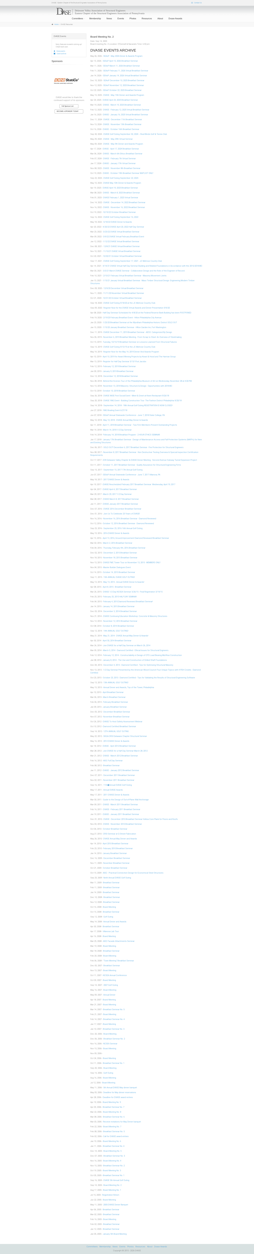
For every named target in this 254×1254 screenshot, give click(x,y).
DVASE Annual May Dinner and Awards (120, 838)
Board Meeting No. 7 (112, 1126)
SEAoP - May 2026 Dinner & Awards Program (122, 56)
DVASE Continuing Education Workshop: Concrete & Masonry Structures (135, 616)
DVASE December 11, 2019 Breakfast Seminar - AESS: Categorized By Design (137, 332)
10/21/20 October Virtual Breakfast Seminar (122, 298)
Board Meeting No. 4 (112, 1161)
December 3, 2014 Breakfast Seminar (120, 611)
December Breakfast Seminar (116, 712)
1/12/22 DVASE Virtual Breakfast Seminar (121, 241)
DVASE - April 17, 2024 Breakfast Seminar (121, 149)
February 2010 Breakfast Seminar (118, 848)
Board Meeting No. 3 (112, 1170)
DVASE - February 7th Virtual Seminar (119, 158)
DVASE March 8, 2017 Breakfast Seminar (121, 499)
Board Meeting (109, 907)
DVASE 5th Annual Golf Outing (116, 1180)
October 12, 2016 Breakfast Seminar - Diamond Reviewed (128, 523)
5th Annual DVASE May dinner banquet (120, 1087)
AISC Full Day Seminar (113, 760)
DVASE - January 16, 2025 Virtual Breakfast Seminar (125, 114)
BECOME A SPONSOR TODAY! (67, 111)
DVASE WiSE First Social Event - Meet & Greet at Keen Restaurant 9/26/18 (136, 395)
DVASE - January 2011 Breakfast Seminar (121, 814)
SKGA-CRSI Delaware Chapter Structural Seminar (125, 736)
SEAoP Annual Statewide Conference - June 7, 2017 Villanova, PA (131, 474)
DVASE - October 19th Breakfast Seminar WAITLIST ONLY (128, 173)
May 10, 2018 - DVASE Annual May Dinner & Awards (125, 420)
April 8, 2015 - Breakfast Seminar (117, 587)
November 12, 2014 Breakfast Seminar (120, 621)
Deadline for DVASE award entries (118, 1097)
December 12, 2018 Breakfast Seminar (120, 376)
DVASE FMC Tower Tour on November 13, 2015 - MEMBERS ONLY (131, 562)
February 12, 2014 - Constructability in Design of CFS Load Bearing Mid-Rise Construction (142, 655)
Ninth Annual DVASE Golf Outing (117, 878)
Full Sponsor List (68, 106)
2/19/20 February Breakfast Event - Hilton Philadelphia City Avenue (132, 317)
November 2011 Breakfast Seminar (118, 780)
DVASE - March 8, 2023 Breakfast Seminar (121, 193)
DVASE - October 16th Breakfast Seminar (121, 129)
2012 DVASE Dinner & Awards (116, 741)
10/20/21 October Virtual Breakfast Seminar (122, 256)
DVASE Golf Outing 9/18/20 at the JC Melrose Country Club (129, 303)
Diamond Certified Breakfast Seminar (119, 726)
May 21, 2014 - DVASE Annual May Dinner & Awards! (125, 636)
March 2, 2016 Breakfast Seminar (117, 543)
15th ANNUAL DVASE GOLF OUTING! (119, 577)
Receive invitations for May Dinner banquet (122, 1122)
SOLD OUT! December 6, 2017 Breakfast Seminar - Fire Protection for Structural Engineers (143, 447)
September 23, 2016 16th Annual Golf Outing (122, 528)
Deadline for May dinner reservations (119, 1092)
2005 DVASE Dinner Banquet (115, 1204)
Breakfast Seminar (111, 765)
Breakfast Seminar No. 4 (114, 1019)
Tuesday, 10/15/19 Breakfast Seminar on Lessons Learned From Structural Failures (140, 342)
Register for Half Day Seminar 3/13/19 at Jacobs (124, 361)
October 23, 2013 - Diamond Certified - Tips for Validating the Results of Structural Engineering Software (149, 677)
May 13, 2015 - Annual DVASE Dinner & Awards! (123, 582)
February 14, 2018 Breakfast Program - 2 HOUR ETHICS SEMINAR (131, 435)
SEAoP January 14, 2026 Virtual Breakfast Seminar (125, 75)
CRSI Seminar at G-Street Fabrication (119, 834)
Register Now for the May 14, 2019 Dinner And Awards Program (131, 352)
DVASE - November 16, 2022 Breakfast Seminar (124, 207)
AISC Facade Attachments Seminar (119, 941)
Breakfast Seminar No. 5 (113, 1009)
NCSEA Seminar (110, 1043)
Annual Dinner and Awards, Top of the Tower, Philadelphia (128, 687)
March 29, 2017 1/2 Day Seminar (117, 494)
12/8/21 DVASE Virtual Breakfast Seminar (121, 246)
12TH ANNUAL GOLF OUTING (116, 731)
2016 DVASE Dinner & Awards (116, 533)
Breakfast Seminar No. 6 (113, 1117)
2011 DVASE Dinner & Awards (116, 795)
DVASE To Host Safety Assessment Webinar (122, 721)
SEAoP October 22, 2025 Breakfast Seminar (122, 90)
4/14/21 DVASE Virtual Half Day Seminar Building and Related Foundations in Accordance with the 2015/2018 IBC (152, 266)
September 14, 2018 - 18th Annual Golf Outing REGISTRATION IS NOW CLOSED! (138, 405)
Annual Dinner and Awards (114, 921)
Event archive (61, 54)
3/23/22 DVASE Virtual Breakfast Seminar (121, 232)
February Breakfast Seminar (115, 702)
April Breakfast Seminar (113, 692)
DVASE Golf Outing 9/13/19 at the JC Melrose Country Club (129, 347)
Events (120, 18)
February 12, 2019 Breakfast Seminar (119, 366)
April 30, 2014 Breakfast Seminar (117, 640)
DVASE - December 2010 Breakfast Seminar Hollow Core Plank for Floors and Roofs (140, 819)
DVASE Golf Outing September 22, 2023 (120, 178)
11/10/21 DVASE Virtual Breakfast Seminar (121, 251)
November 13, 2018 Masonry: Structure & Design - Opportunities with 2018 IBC (137, 386)
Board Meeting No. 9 (112, 1102)
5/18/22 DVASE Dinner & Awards (117, 222)
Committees (77, 18)
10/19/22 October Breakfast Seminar (119, 212)
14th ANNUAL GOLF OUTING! (115, 631)
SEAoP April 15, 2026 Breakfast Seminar (120, 61)
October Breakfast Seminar (115, 829)
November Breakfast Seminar (116, 716)
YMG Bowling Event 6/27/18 (115, 410)
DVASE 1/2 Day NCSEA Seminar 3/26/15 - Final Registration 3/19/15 (132, 592)
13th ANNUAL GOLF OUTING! (115, 682)
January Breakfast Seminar (115, 707)
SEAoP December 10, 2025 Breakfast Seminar (123, 80)
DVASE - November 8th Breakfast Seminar (121, 168)
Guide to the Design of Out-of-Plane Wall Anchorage (126, 799)
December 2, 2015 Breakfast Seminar (120, 553)
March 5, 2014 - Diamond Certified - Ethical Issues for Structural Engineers (135, 650)
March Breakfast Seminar (114, 697)
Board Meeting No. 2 (112, 1185)
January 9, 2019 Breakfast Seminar (118, 371)
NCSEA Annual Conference (115, 975)
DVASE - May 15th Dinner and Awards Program (123, 95)
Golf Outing (108, 917)
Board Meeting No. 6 (112, 1141)
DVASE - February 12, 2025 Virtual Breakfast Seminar (126, 110)
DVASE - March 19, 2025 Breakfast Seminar (122, 105)
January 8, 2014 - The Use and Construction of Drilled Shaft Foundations (135, 660)
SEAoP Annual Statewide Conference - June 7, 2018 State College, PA (134, 415)
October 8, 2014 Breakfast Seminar (118, 626)
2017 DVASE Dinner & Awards (116, 479)
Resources (147, 18)
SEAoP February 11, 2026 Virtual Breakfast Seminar (125, 71)
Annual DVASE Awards (113, 790)
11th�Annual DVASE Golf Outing (117, 785)
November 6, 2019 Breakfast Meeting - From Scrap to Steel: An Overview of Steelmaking (142, 337)
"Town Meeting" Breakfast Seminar (118, 960)
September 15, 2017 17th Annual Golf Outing (122, 470)
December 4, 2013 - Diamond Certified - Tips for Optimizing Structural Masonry (138, 665)
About (160, 18)
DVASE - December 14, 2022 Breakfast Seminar (124, 202)
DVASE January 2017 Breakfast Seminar (120, 504)
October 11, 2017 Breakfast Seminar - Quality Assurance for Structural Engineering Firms (142, 465)
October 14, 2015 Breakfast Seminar (119, 572)
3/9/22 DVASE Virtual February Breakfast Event (123, 236)
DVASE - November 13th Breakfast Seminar (122, 124)
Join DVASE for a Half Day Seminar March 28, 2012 (125, 751)
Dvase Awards (175, 18)
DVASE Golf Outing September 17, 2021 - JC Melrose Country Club (132, 261)
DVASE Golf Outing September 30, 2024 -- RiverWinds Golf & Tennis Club (135, 134)
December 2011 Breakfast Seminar (119, 775)
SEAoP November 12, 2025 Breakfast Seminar (123, 85)
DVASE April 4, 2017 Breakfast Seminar (120, 489)
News (109, 18)
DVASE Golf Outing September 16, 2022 (120, 217)
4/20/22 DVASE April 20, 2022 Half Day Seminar (123, 227)
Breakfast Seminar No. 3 (113, 1029)
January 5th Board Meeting (115, 1234)
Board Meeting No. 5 (112, 1151)
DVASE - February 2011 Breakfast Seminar (121, 809)
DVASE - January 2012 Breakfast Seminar (121, 770)
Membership (95, 18)
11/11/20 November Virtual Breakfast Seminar (123, 293)
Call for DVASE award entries (116, 1136)
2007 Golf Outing (110, 985)
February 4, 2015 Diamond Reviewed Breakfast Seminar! (128, 601)
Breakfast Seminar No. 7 (113, 1107)
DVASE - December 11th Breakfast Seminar (122, 119)
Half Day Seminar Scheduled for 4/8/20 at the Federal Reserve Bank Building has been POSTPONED (147, 313)
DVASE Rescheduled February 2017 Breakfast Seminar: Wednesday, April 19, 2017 (139, 484)
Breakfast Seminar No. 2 (114, 1039)
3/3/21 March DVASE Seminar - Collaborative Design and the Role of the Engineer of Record (144, 271)
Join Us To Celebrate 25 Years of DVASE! (121, 514)
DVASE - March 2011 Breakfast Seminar (120, 804)
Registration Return (110, 1195)
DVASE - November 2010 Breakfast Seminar (122, 824)
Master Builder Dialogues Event (117, 567)
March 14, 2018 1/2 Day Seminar (117, 430)
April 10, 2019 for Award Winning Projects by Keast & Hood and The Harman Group (139, 356)
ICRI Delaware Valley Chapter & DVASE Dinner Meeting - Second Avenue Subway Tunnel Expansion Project (150, 460)
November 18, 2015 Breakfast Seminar (120, 557)
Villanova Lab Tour (111, 931)
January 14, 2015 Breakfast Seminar (119, 606)
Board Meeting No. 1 (112, 1190)
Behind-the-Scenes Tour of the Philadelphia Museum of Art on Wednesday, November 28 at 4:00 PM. (147, 381)
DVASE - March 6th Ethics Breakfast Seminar (122, 153)
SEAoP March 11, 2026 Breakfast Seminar (121, 66)
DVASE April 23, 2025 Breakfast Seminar (120, 100)
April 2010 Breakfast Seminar (115, 843)
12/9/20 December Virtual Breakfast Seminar (123, 288)
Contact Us (198, 3)
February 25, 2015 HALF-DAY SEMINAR (120, 596)
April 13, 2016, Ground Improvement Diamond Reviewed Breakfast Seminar (136, 538)
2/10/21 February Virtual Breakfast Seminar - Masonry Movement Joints (134, 275)
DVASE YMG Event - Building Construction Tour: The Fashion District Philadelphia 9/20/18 (142, 400)
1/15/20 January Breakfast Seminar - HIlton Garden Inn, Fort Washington (134, 327)
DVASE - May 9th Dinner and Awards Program (123, 144)
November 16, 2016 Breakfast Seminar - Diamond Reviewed (129, 518)
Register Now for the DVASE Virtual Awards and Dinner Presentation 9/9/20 (136, 308)
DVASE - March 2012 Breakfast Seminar (120, 756)
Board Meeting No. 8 (112, 1112)
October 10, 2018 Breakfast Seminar (119, 391)
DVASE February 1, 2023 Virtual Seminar (120, 197)
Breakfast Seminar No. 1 (113, 1063)
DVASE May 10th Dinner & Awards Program (122, 183)
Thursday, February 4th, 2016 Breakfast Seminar (124, 548)
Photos (133, 18)
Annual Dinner (109, 995)
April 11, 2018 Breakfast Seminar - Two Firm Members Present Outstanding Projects (140, 425)
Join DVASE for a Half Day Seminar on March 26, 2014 (126, 645)
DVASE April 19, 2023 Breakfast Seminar (120, 188)
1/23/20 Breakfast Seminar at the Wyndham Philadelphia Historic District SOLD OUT (140, 322)
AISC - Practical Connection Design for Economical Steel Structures (133, 873)
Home (56, 24)
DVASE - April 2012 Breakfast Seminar (119, 746)
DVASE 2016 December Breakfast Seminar (122, 509)
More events (60, 51)
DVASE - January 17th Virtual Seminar (119, 163)
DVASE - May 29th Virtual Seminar (118, 139)
